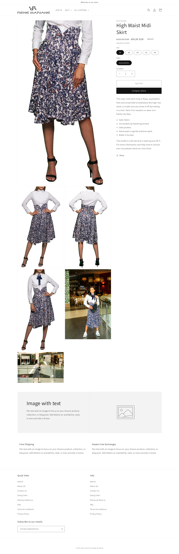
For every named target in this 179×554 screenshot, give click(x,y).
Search (20, 481)
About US (21, 486)
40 (138, 52)
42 (146, 52)
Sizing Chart (22, 495)
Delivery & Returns (25, 500)
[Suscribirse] (61, 529)
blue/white (124, 63)
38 (129, 52)
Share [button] (121, 155)
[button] (68, 10)
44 (155, 52)
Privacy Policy (23, 514)
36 (120, 52)
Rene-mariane (85, 548)
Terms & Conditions (25, 509)
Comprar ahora (139, 90)
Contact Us (22, 491)
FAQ (19, 504)
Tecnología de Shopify (96, 548)
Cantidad (119, 68)
